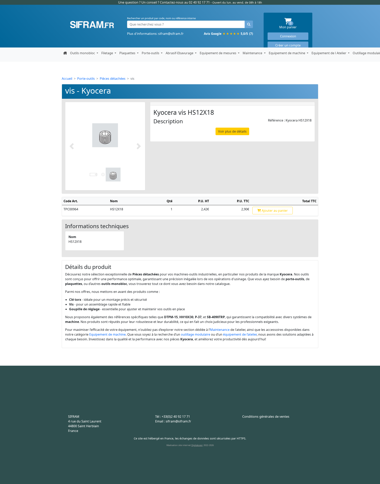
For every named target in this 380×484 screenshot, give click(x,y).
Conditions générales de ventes (265, 416)
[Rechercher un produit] (249, 24)
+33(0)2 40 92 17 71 (176, 416)
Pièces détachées (112, 78)
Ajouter (274, 210)
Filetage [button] (107, 53)
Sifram (92, 25)
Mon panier (293, 25)
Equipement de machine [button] (287, 53)
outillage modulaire (195, 334)
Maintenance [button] (253, 53)
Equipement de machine (107, 334)
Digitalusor (197, 445)
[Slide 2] (113, 174)
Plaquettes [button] (127, 53)
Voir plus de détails (232, 131)
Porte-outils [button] (151, 53)
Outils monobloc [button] (83, 53)
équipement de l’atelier (240, 334)
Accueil (67, 78)
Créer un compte (288, 45)
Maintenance (220, 329)
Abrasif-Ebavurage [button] (180, 53)
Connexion (288, 36)
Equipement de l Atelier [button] (329, 53)
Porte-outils (86, 78)
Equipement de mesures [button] (218, 53)
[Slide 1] (97, 174)
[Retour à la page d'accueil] (65, 53)
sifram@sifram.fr (171, 33)
